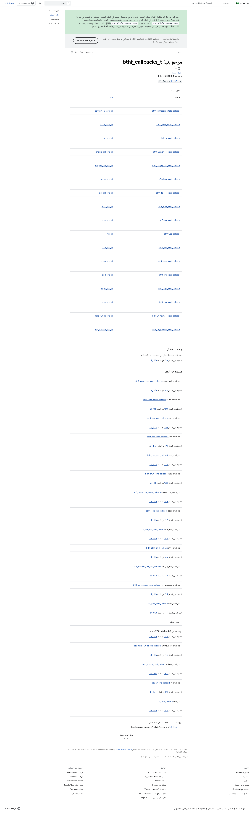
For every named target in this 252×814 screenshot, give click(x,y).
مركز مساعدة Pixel (76, 776)
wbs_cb (110, 234)
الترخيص (211, 808)
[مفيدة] (76, 52)
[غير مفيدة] (72, 52)
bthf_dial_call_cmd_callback (167, 193)
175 (166, 594)
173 (166, 464)
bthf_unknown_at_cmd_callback (166, 316)
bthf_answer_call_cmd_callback (166, 152)
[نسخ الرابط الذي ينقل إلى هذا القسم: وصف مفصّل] (163, 349)
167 (166, 613)
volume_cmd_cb (106, 179)
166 (166, 557)
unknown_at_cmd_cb (104, 316)
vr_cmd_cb (108, 138)
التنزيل (246, 781)
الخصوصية (201, 808)
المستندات (225, 3)
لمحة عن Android (242, 808)
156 (166, 360)
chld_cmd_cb (107, 247)
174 (166, 655)
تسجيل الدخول (8, 3)
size (111, 97)
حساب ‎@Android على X (157, 772)
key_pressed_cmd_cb (104, 329)
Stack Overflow (76, 789)
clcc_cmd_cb (107, 302)
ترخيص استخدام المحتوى (123, 749)
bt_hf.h (175, 81)
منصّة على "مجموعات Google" (155, 789)
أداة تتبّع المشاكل (77, 793)
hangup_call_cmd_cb (104, 165)
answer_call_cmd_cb (104, 152)
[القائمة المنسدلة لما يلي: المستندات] (218, 3)
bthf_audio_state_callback (168, 124)
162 (166, 390)
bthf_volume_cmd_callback (168, 179)
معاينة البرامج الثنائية (242, 785)
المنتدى (230, 808)
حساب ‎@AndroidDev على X (155, 776)
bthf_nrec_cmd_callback (169, 220)
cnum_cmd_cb (107, 261)
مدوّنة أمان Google (159, 785)
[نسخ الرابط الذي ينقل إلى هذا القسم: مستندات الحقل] (160, 371)
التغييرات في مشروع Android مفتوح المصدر (110, 26)
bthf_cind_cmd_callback (169, 275)
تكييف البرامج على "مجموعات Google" (152, 797)
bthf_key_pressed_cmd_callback (166, 329)
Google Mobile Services (73, 785)
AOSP (180, 52)
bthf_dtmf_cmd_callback (169, 206)
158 (166, 636)
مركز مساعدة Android (75, 772)
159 (166, 501)
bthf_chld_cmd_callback (169, 247)
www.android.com (75, 781)
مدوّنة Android (160, 781)
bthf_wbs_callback (171, 234)
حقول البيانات (176, 72)
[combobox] (57, 3)
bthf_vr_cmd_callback (170, 138)
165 (166, 538)
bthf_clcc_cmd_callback (169, 302)
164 (166, 673)
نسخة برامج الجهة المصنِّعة (240, 789)
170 (166, 483)
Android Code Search (202, 3)
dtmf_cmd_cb (107, 206)
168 (166, 710)
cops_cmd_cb (107, 288)
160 (166, 409)
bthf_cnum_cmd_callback (169, 261)
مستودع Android (242, 772)
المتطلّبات (246, 776)
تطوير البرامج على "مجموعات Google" (152, 793)
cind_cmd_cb (107, 275)
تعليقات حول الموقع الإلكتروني (184, 808)
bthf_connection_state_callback (165, 111)
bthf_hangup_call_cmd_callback (166, 165)
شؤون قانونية (221, 808)
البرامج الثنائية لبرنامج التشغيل (239, 793)
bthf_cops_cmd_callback (169, 288)
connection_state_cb (104, 111)
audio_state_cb (106, 124)
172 (166, 520)
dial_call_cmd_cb (106, 193)
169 (166, 427)
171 (166, 446)
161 (166, 692)
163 (166, 575)
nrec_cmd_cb (107, 220)
